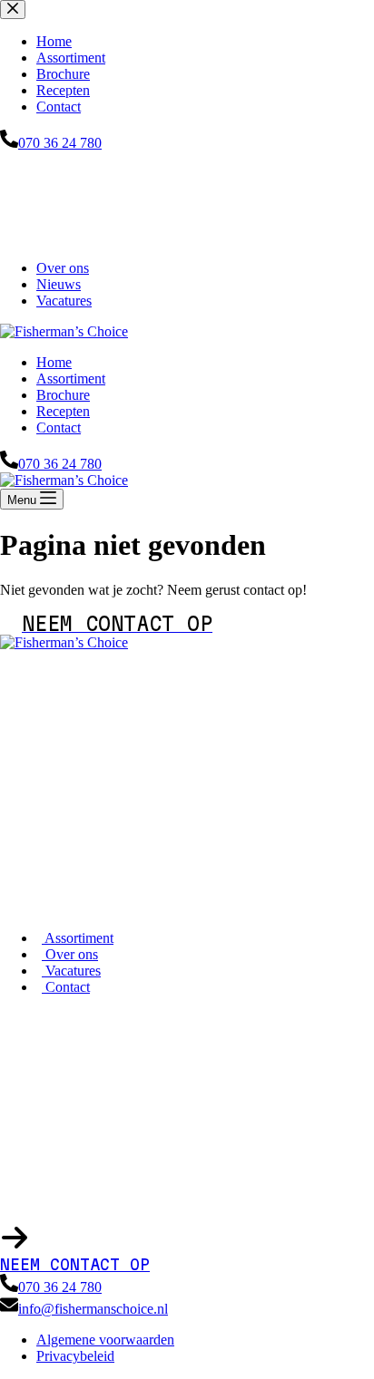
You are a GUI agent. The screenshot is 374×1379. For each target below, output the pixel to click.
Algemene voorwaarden (105, 1339)
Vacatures (64, 300)
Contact (58, 427)
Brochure (63, 395)
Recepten (63, 411)
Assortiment (70, 378)
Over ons (62, 268)
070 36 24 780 (60, 463)
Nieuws (58, 284)
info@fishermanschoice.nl (93, 1308)
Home (54, 362)
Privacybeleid (75, 1356)
